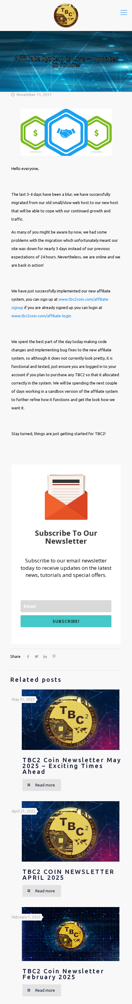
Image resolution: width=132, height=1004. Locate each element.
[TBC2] (66, 15)
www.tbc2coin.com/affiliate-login (41, 316)
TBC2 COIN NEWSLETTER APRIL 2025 (68, 874)
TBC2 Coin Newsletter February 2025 (63, 973)
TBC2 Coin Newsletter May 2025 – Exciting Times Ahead (71, 765)
